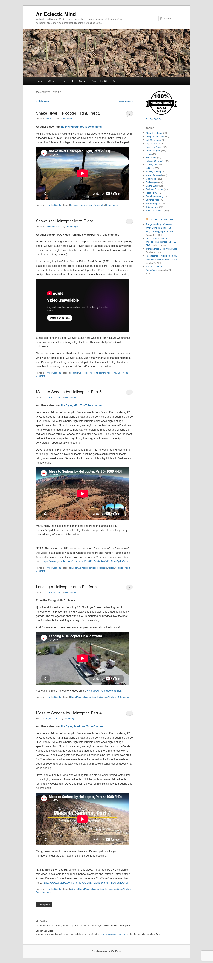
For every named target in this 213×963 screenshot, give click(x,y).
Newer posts (126, 100)
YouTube (101, 204)
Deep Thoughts (153, 150)
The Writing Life (153, 203)
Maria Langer (66, 118)
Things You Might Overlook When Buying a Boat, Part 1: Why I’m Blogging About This (160, 228)
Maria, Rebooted (154, 175)
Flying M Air (75, 567)
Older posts (42, 100)
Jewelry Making (153, 171)
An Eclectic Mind (56, 13)
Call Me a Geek (153, 139)
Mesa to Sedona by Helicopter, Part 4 (69, 713)
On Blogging (152, 182)
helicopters (91, 204)
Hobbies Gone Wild (155, 161)
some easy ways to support (113, 934)
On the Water (152, 185)
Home (39, 81)
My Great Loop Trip (161, 219)
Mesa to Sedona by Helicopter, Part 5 (69, 391)
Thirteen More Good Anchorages (161, 248)
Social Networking (154, 196)
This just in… (152, 206)
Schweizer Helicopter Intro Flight (64, 221)
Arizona (73, 888)
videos (110, 372)
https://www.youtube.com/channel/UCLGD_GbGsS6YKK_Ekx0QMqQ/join (86, 561)
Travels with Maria (154, 210)
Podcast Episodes (154, 189)
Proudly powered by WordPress (106, 951)
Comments (112, 204)
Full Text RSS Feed (154, 119)
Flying (62, 81)
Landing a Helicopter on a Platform (66, 586)
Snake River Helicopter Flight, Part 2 (68, 113)
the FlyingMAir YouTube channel (81, 126)
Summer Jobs (152, 199)
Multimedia (56, 204)
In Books (150, 168)
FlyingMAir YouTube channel (104, 690)
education (74, 372)
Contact (83, 81)
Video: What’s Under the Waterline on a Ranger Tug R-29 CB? (161, 242)
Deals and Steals (154, 147)
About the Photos (154, 132)
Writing (51, 81)
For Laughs (151, 157)
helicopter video (77, 204)
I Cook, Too (151, 164)
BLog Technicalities (155, 136)
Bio (72, 81)
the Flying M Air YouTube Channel (82, 726)
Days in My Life (153, 143)
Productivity (151, 192)
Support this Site (100, 81)
